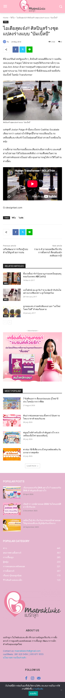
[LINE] (29, 49)
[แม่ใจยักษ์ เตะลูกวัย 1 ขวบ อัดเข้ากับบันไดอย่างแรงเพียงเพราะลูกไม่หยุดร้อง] (12, 295)
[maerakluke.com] (32, 604)
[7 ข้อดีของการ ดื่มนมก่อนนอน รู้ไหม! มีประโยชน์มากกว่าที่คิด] (12, 403)
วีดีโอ (12, 17)
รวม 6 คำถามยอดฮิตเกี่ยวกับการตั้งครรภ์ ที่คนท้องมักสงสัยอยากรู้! (48, 252)
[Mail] (38, 678)
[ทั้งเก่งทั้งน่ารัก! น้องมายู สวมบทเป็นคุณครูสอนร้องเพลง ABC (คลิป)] (12, 278)
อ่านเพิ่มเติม (38, 689)
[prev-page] (5, 322)
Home (5, 17)
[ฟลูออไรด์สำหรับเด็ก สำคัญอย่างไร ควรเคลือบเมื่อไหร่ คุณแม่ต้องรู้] (12, 437)
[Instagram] (32, 678)
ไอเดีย (21, 218)
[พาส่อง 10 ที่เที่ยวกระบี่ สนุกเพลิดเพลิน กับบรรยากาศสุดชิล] (12, 454)
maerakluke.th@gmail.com (28, 650)
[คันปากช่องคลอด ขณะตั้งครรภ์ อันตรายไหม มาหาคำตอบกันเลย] (12, 420)
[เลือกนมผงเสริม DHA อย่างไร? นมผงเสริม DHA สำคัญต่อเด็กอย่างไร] (12, 492)
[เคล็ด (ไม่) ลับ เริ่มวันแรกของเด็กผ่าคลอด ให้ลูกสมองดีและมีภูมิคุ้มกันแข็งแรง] (12, 525)
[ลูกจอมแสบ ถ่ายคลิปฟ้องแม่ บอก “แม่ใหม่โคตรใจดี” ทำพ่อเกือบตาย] (12, 311)
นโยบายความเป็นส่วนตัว (14, 657)
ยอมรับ (33, 693)
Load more (31, 465)
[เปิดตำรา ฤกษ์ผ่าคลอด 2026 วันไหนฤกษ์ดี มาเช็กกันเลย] (12, 509)
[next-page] (10, 322)
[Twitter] (23, 49)
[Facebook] (16, 49)
